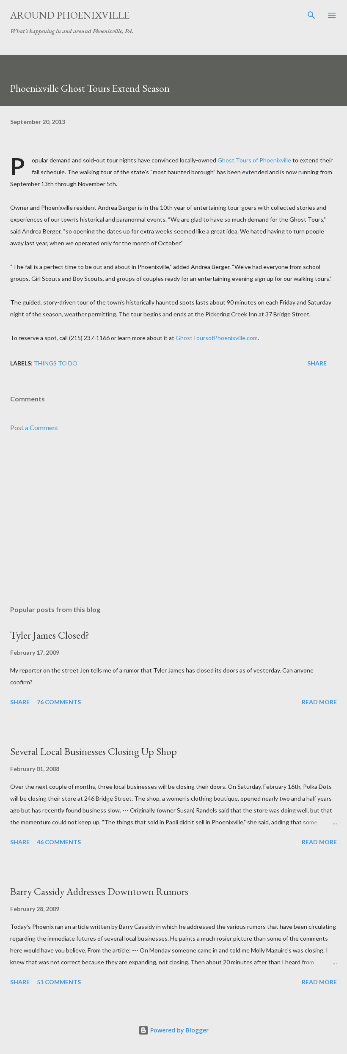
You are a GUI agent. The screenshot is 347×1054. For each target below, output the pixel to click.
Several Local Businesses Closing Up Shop (93, 751)
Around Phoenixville (69, 15)
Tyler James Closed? (49, 635)
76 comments (59, 701)
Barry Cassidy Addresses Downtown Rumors (99, 891)
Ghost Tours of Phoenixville (254, 160)
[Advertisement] (173, 519)
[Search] (311, 15)
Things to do (55, 363)
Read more (319, 701)
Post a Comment (34, 427)
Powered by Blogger (179, 1030)
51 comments (59, 981)
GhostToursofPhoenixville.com (217, 337)
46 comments (59, 841)
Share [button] (317, 363)
